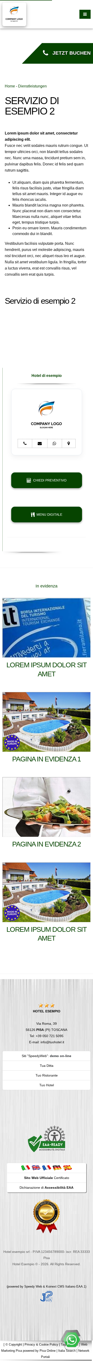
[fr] (46, 1168)
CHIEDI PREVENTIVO (49, 480)
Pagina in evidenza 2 (46, 844)
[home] (14, 14)
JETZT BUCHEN (69, 53)
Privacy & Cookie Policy (41, 1344)
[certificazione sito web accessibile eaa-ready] (46, 1139)
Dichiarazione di (46, 1187)
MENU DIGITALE (48, 514)
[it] (25, 1168)
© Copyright (13, 1344)
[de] (57, 1168)
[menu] (85, 14)
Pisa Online (48, 1350)
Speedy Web (33, 1286)
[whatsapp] (71, 1339)
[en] (36, 1168)
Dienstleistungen (32, 86)
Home (10, 86)
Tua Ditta (46, 1066)
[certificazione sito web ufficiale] (46, 1216)
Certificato (46, 1178)
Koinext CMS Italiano (61, 1286)
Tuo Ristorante (47, 1075)
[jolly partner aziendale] (46, 1296)
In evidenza (46, 586)
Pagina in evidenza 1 (46, 759)
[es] (67, 1168)
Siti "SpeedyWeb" (35, 1056)
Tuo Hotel (46, 1085)
